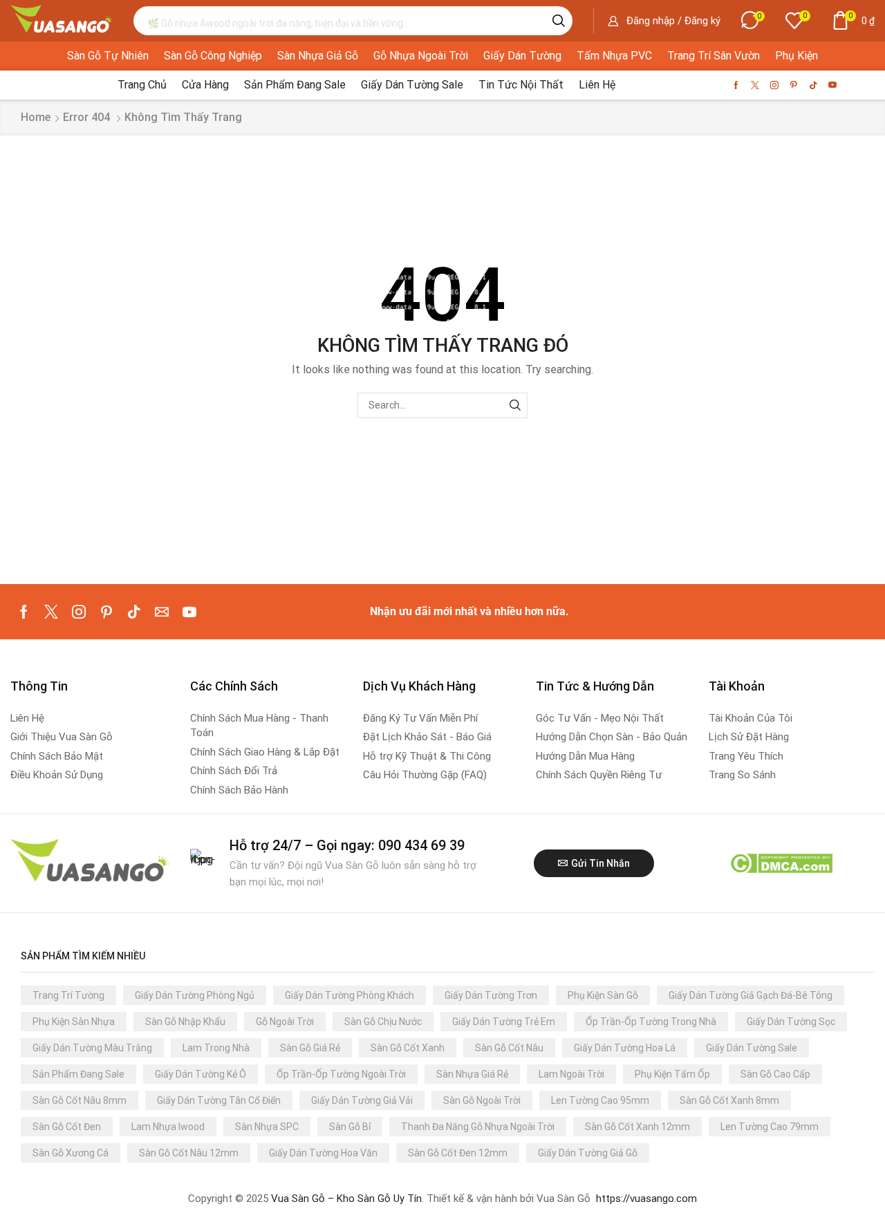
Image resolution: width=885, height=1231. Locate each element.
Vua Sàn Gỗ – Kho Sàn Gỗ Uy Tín (346, 1198)
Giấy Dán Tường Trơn (491, 995)
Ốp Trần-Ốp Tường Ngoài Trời (341, 1074)
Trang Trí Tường (68, 995)
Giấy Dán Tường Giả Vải (362, 1100)
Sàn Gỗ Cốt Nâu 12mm (189, 1152)
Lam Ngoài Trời (571, 1074)
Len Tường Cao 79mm (769, 1126)
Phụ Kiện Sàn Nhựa (73, 1021)
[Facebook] (736, 85)
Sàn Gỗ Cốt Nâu (509, 1047)
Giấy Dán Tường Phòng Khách (349, 995)
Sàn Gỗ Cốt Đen (66, 1126)
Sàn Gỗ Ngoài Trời (482, 1100)
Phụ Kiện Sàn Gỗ (603, 995)
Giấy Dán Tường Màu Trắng (92, 1047)
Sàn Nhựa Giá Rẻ (472, 1074)
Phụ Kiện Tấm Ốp (672, 1074)
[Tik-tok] (813, 85)
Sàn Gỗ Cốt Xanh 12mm (637, 1126)
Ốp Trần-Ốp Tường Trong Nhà (651, 1021)
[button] (664, 20)
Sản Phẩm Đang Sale (78, 1074)
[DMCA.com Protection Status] (780, 862)
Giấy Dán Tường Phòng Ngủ (194, 995)
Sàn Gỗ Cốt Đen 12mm (457, 1152)
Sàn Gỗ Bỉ (350, 1126)
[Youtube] (832, 85)
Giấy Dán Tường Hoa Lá (625, 1047)
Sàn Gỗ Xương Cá (70, 1152)
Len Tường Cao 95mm (600, 1100)
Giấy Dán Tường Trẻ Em (503, 1021)
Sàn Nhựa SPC (267, 1126)
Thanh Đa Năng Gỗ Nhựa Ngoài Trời (478, 1126)
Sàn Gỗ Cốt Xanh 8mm (729, 1100)
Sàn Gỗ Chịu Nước (383, 1021)
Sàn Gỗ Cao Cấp (775, 1074)
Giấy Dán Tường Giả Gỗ (587, 1152)
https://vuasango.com (646, 1198)
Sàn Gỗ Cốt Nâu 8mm (79, 1100)
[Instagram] (774, 85)
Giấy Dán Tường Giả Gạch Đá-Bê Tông (750, 995)
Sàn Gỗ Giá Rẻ (310, 1047)
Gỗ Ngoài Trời (285, 1021)
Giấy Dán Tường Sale (751, 1047)
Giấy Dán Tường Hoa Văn (323, 1152)
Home (35, 117)
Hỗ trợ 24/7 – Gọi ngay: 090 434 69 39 (347, 845)
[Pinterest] (794, 85)
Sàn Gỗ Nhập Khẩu (185, 1021)
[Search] (558, 20)
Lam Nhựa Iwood (168, 1126)
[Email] (162, 612)
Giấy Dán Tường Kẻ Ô (200, 1074)
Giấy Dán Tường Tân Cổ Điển (219, 1100)
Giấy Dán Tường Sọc (791, 1021)
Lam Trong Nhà (216, 1047)
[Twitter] (755, 85)
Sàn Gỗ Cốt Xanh (408, 1047)
